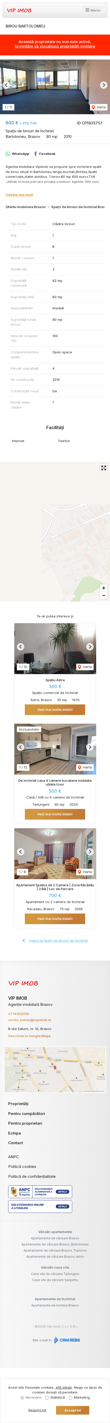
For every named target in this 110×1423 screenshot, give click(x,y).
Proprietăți (18, 1103)
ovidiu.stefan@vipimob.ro (29, 1020)
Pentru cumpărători (26, 1113)
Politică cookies (22, 1166)
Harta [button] (101, 107)
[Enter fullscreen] (103, 468)
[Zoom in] (103, 588)
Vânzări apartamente (55, 1232)
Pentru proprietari (25, 1123)
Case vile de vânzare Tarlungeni (55, 1274)
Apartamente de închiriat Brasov (55, 1305)
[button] (6, 85)
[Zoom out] (103, 595)
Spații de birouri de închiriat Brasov (80, 207)
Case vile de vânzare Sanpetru (55, 1280)
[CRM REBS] (66, 1340)
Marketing (82, 1397)
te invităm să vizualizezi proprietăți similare (55, 46)
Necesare (33, 1397)
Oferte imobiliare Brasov (26, 207)
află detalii (64, 1387)
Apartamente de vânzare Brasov (55, 1238)
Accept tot (72, 1410)
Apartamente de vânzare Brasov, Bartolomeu (55, 1244)
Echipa (14, 1133)
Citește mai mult (19, 195)
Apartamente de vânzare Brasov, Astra (55, 1256)
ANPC (13, 1156)
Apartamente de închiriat (55, 1299)
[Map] (55, 532)
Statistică (57, 1397)
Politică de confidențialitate (32, 1176)
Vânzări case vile (55, 1267)
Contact (15, 1142)
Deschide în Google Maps (29, 1036)
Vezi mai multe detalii (55, 709)
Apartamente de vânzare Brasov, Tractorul (55, 1250)
